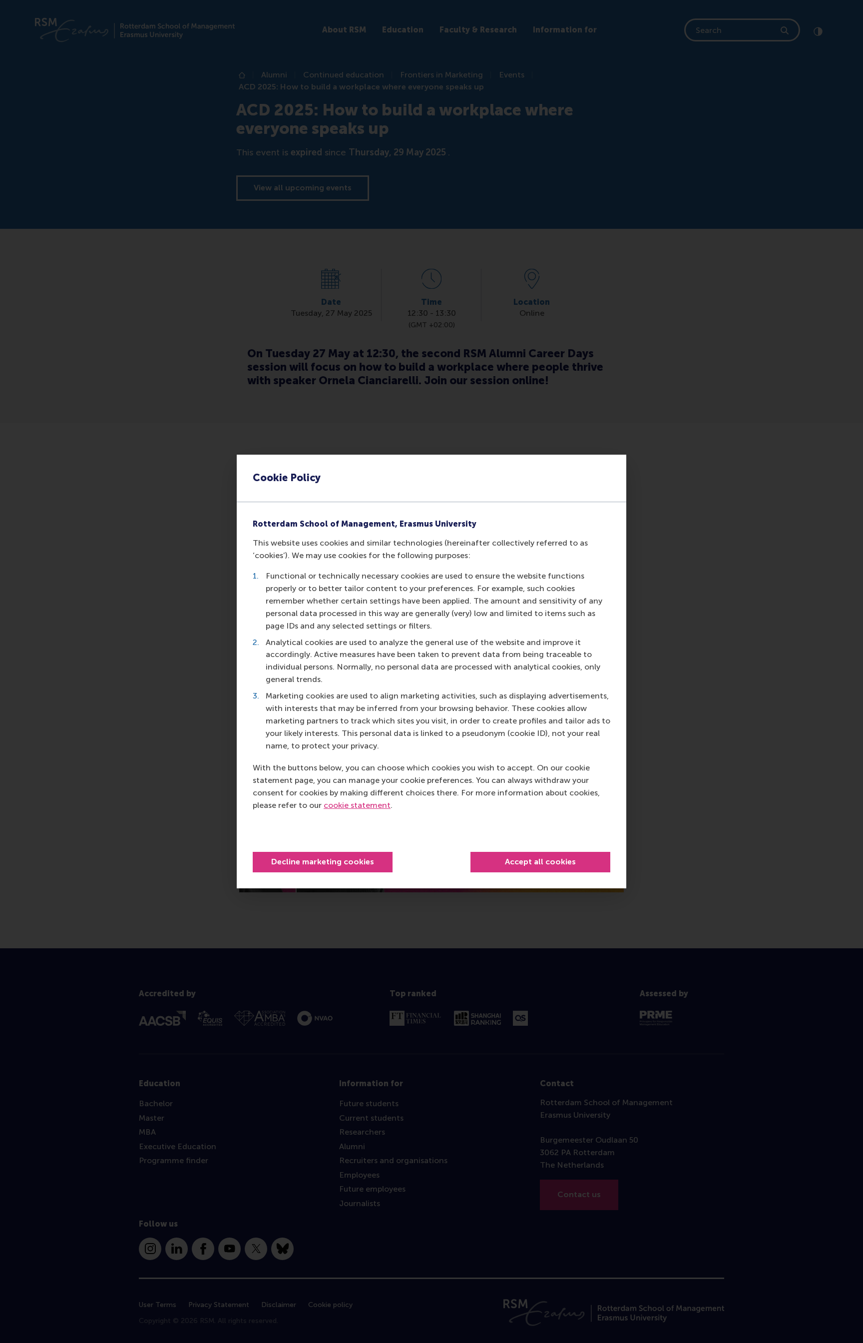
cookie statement (357, 805)
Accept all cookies (540, 861)
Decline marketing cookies (322, 861)
